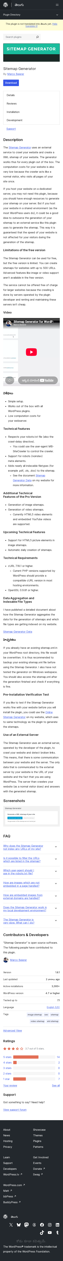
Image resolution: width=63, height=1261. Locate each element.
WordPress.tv (12, 1174)
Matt (7, 1190)
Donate (39, 1168)
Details (11, 95)
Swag (38, 1174)
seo (46, 1014)
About (6, 1129)
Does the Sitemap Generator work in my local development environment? (25, 909)
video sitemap (37, 1021)
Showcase (39, 1129)
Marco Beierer (15, 74)
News (6, 1135)
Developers (10, 1168)
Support (11, 128)
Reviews (12, 103)
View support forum (14, 1109)
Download (11, 82)
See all (56, 1085)
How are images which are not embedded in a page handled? (21, 884)
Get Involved (41, 1157)
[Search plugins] (37, 37)
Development (14, 120)
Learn (6, 1157)
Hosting (7, 1141)
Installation (13, 112)
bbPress (9, 1196)
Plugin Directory (11, 14)
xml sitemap (52, 1021)
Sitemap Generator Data (17, 631)
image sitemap (35, 1014)
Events (37, 1163)
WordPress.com (14, 1185)
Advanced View (12, 1030)
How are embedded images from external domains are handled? (22, 897)
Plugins (37, 1141)
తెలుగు (14, 1216)
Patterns (38, 1146)
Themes (38, 1135)
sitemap (54, 1014)
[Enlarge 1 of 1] (55, 810)
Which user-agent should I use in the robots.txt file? (18, 872)
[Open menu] (58, 5)
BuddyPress (12, 1202)
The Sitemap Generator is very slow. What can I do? (18, 921)
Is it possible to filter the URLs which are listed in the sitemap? (22, 860)
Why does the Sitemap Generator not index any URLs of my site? (23, 847)
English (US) (53, 1007)
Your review (10, 1085)
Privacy (7, 1146)
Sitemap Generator (20, 147)
